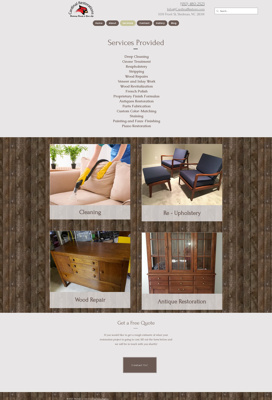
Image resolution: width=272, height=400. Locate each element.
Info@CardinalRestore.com (186, 9)
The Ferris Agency (100, 398)
